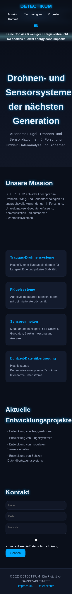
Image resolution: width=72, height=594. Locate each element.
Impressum (25, 586)
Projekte (53, 14)
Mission (13, 14)
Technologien (33, 14)
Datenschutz (46, 586)
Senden (15, 553)
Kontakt (13, 19)
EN (36, 25)
